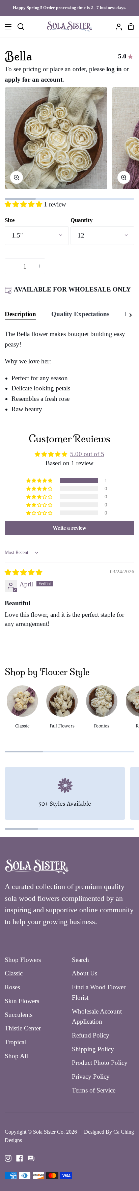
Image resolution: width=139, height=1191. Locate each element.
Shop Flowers (23, 959)
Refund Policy (90, 1035)
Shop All (16, 1055)
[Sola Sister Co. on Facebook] (19, 1158)
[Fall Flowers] (62, 710)
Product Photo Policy (100, 1062)
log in (114, 69)
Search (80, 959)
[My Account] (116, 26)
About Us (84, 973)
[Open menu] (6, 26)
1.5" (17, 235)
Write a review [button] (69, 528)
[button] (24, 204)
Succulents (18, 1014)
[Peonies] (101, 710)
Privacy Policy (91, 1076)
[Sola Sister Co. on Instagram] (8, 1158)
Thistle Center (23, 1028)
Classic (14, 973)
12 (81, 235)
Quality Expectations (80, 313)
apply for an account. (34, 79)
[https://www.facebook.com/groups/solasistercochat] (31, 1158)
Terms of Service (93, 1090)
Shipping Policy (93, 1049)
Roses (12, 987)
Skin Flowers (22, 1000)
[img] (23, 572)
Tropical (15, 1042)
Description (20, 313)
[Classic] (22, 710)
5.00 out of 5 (87, 454)
